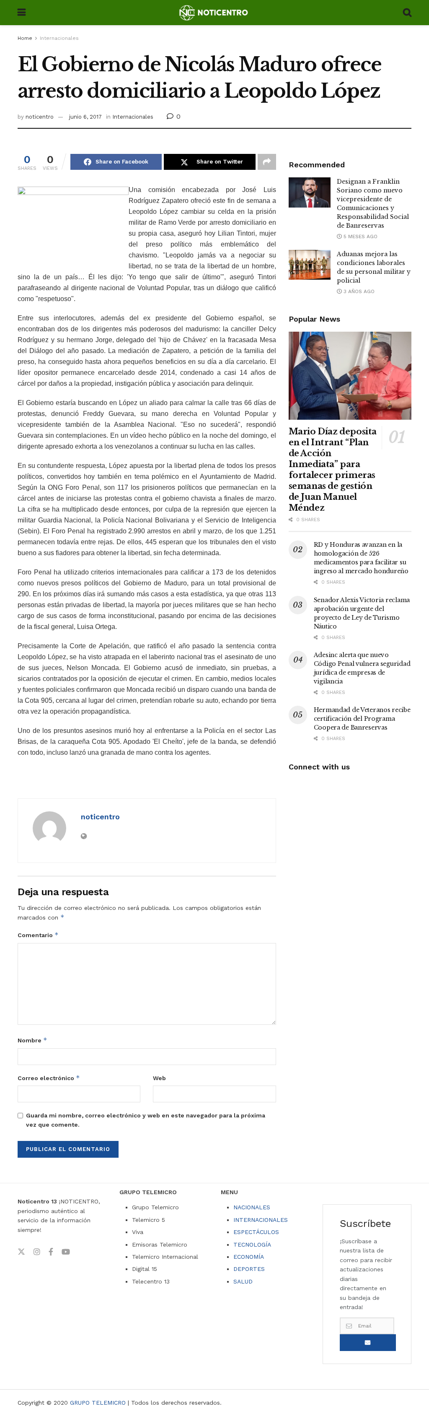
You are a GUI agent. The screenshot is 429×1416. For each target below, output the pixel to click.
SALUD (243, 1281)
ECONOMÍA (248, 1256)
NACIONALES (251, 1207)
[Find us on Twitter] (21, 1252)
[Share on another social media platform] (267, 162)
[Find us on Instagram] (37, 1252)
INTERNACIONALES (260, 1219)
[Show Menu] (22, 12)
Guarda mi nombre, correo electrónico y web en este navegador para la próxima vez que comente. (145, 1120)
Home (25, 38)
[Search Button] (407, 12)
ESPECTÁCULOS (256, 1232)
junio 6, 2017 (85, 117)
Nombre (32, 1040)
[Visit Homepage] (214, 12)
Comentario (38, 935)
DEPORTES (249, 1268)
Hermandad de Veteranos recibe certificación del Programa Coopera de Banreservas (362, 718)
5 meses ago (359, 236)
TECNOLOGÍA (252, 1244)
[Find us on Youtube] (66, 1252)
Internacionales (59, 38)
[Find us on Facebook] (51, 1252)
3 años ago (358, 291)
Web (159, 1078)
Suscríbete (368, 1342)
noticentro (40, 117)
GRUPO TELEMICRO (98, 1402)
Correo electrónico (49, 1078)
